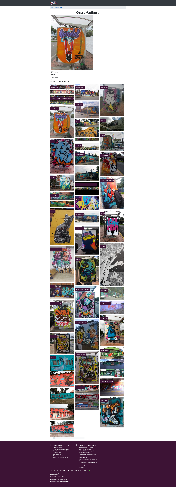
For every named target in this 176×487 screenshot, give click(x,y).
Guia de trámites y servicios (85, 449)
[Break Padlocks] (72, 42)
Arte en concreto (98, 3)
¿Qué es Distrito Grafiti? (74, 3)
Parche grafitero (110, 3)
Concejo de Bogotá (57, 452)
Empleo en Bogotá (83, 465)
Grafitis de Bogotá (59, 7)
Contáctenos (82, 467)
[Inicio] (54, 3)
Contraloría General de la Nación (60, 451)
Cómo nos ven (121, 3)
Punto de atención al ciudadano (86, 447)
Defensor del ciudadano (84, 452)
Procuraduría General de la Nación (61, 449)
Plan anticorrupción (83, 457)
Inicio (52, 7)
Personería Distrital (57, 447)
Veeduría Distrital (57, 454)
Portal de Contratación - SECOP (60, 457)
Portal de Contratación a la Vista (60, 456)
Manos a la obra (86, 3)
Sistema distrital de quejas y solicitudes (88, 451)
